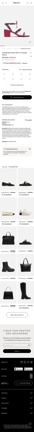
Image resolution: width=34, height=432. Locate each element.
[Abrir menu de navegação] (3, 2)
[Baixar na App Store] (18, 369)
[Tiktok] (28, 362)
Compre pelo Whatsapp (24, 383)
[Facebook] (25, 362)
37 (4, 79)
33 (4, 74)
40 (30, 79)
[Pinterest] (31, 362)
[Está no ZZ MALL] (4, 383)
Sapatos (9, 48)
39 (21, 79)
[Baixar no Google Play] (28, 369)
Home (3, 48)
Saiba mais (24, 63)
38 (13, 79)
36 (30, 74)
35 (21, 74)
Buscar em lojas (19, 97)
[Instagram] (21, 362)
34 (13, 74)
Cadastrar (17, 351)
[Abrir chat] (30, 424)
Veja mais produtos (17, 315)
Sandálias (16, 48)
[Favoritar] (31, 53)
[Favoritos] (27, 2)
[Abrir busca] (6, 3)
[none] (29, 345)
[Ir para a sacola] (31, 2)
